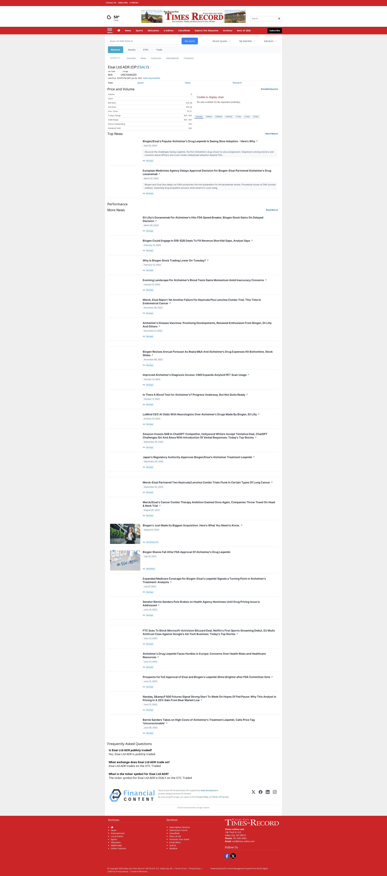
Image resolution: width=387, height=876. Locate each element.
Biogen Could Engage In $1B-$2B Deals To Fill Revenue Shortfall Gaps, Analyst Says (198, 240)
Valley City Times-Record (133, 868)
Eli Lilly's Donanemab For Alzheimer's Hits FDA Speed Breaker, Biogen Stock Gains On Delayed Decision (203, 219)
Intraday (199, 116)
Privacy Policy (202, 797)
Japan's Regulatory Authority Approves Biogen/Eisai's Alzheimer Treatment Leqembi (199, 457)
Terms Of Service (221, 797)
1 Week (209, 116)
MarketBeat (150, 569)
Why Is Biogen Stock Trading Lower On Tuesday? (176, 260)
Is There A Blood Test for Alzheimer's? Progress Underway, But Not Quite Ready (195, 394)
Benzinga (149, 161)
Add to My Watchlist (151, 78)
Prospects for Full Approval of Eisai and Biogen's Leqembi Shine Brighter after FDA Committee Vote (208, 677)
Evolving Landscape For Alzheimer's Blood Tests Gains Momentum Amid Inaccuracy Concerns (205, 280)
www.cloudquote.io (209, 790)
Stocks (131, 49)
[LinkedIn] (268, 795)
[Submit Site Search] (279, 18)
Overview (131, 58)
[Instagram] (275, 795)
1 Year (238, 116)
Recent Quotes (220, 41)
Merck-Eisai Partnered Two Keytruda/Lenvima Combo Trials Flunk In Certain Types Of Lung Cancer (208, 482)
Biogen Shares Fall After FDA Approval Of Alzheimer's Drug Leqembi (186, 552)
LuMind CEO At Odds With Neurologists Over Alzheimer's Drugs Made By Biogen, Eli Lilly (201, 414)
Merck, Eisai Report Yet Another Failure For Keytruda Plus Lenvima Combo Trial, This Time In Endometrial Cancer (202, 301)
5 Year (255, 116)
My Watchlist (245, 41)
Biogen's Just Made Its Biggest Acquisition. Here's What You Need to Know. (193, 525)
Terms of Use (181, 868)
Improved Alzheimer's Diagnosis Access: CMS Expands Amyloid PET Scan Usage (196, 374)
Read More (271, 209)
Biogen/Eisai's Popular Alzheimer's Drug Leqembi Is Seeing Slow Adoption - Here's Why (200, 141)
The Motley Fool (152, 542)
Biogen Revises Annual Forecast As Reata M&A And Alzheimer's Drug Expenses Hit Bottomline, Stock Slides (208, 353)
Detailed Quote (269, 89)
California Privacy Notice (117, 871)
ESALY (143, 66)
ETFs (145, 49)
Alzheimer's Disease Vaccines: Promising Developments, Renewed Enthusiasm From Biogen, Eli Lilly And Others (207, 324)
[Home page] (193, 16)
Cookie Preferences (139, 871)
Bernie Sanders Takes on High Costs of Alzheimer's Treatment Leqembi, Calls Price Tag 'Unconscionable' (199, 721)
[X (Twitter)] (253, 795)
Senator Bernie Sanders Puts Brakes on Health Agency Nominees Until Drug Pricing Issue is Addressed (201, 603)
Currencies (156, 58)
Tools (159, 49)
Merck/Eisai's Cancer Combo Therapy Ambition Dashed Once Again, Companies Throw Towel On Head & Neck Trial (209, 504)
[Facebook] (260, 795)
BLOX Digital (262, 868)
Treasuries (188, 58)
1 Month (218, 116)
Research (237, 82)
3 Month (229, 116)
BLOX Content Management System (236, 868)
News (143, 58)
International (172, 58)
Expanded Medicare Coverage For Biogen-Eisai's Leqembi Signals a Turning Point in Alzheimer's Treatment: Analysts (204, 580)
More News (271, 133)
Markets (115, 49)
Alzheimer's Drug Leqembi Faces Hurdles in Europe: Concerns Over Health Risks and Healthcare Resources (204, 655)
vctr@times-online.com (243, 841)
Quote (140, 82)
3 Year (247, 116)
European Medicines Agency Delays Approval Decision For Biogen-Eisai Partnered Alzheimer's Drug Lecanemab (207, 172)
